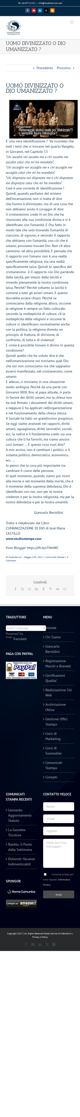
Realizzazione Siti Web (58, 692)
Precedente (45, 68)
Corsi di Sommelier (53, 751)
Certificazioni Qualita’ (55, 678)
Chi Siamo (53, 637)
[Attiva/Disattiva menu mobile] (72, 22)
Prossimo (64, 68)
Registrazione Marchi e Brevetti (58, 663)
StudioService (15, 557)
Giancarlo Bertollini (52, 649)
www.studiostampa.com (23, 538)
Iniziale (50, 628)
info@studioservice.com (50, 3)
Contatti (51, 777)
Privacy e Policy (40, 936)
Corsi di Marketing (53, 736)
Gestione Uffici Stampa (56, 721)
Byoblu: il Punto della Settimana (20, 847)
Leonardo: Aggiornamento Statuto (20, 815)
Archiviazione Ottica (55, 707)
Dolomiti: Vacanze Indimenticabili (21, 861)
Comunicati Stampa (54, 557)
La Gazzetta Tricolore (16, 832)
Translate (20, 639)
